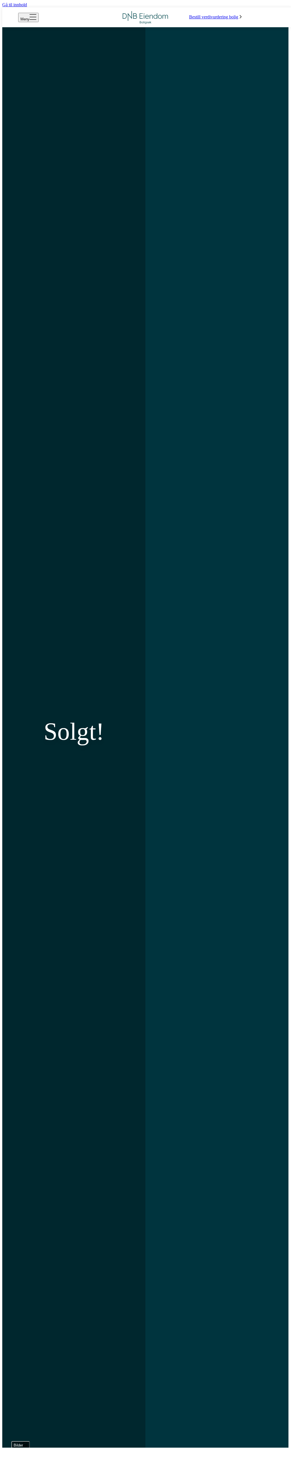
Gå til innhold (14, 4)
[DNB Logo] (145, 17)
